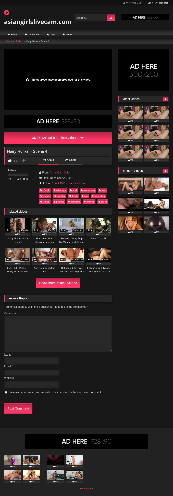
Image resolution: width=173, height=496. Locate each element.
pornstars (75, 201)
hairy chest (100, 196)
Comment (10, 313)
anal (75, 190)
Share (73, 159)
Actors (69, 34)
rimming (90, 201)
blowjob (46, 196)
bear (104, 190)
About (50, 159)
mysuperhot (86, 488)
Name (8, 354)
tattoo (104, 201)
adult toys (61, 190)
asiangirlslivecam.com (34, 22)
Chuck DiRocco (61, 183)
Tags (52, 34)
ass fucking (89, 190)
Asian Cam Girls (59, 172)
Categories (33, 34)
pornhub (60, 201)
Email (8, 366)
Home (14, 34)
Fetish (19, 41)
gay (86, 196)
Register (163, 2)
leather (46, 201)
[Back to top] (162, 486)
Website (9, 377)
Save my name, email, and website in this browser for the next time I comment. (55, 392)
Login (150, 2)
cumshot (61, 196)
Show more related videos (58, 283)
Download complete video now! (60, 138)
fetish (75, 196)
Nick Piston (79, 183)
